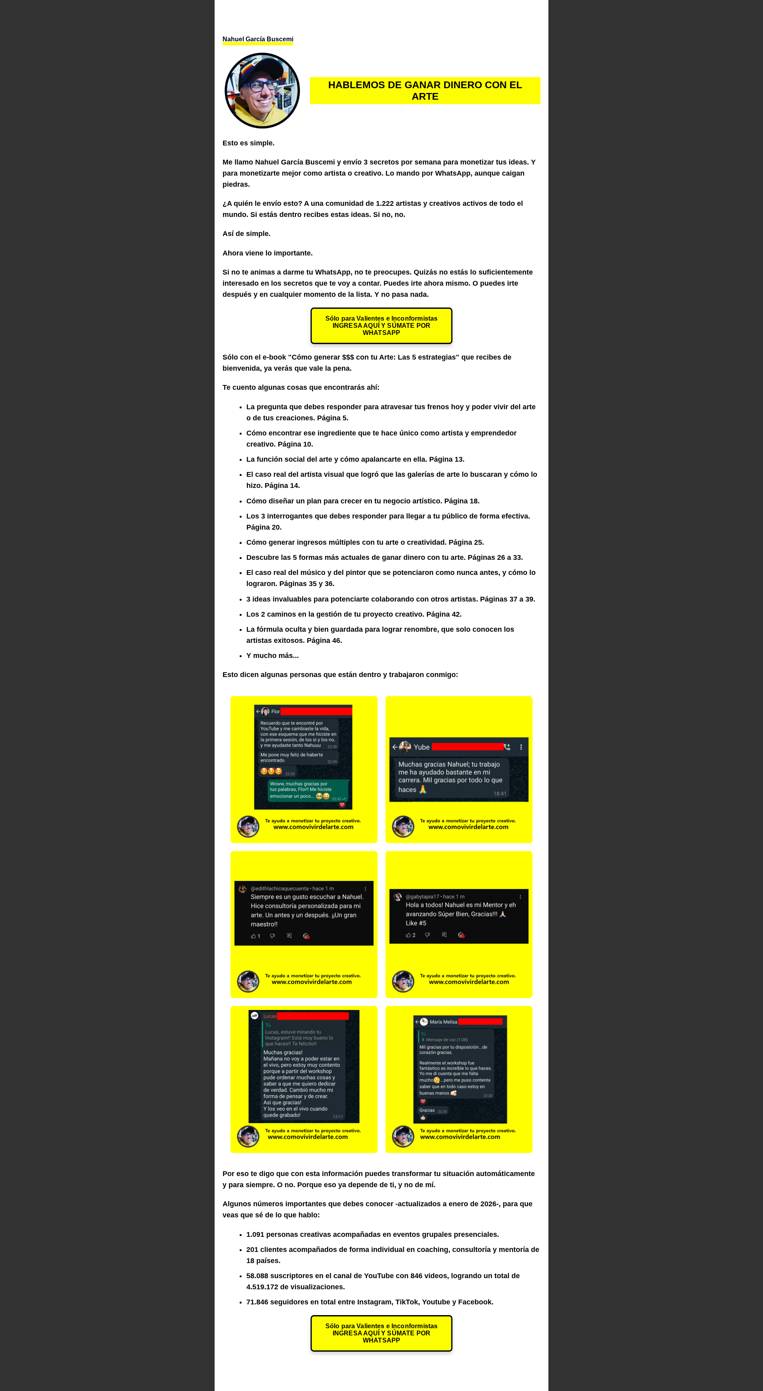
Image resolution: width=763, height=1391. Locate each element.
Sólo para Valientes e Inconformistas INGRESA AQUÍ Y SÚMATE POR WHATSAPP (381, 326)
